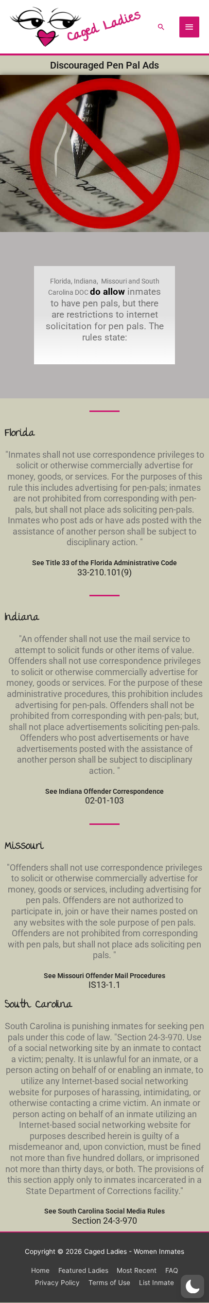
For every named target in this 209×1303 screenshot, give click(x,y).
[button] (161, 26)
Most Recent (137, 1270)
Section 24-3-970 (104, 1220)
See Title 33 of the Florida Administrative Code (104, 563)
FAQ (171, 1270)
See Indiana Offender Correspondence (104, 791)
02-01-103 (104, 800)
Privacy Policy (57, 1282)
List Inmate (156, 1282)
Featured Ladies (83, 1270)
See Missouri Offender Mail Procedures (104, 976)
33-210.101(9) (104, 572)
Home (40, 1270)
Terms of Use (109, 1282)
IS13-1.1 (104, 985)
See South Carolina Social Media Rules (104, 1211)
